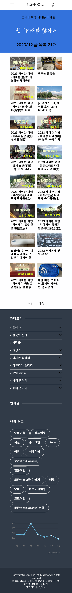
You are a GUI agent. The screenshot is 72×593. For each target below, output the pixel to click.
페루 (52, 479)
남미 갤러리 (19, 380)
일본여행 (19, 470)
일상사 (16, 327)
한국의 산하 (19, 335)
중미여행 (34, 442)
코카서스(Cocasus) (26, 461)
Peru (52, 442)
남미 (17, 489)
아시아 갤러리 (21, 358)
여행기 (16, 350)
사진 (17, 442)
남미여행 (19, 433)
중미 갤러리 (19, 388)
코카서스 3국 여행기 (27, 479)
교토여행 (19, 498)
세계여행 (34, 451)
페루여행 (40, 433)
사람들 (16, 342)
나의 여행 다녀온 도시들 (40, 17)
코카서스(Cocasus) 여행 (29, 508)
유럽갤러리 (19, 373)
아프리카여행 (37, 489)
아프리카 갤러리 (22, 365)
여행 (17, 451)
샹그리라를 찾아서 (38, 4)
